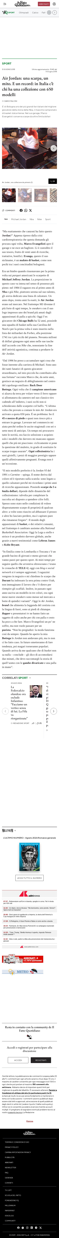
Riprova (29, 1121)
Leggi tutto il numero (29, 878)
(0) (40, 723)
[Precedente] (5, 711)
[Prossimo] (53, 711)
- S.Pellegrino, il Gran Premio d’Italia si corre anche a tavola (28, 921)
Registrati (41, 1060)
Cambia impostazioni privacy (18, 1152)
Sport (6, 63)
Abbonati (44, 4)
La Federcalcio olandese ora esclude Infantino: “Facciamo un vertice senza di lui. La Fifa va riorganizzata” (19, 702)
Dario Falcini (9, 101)
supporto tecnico (15, 1112)
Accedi (18, 1060)
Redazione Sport (20, 723)
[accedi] (54, 4)
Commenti (10, 210)
